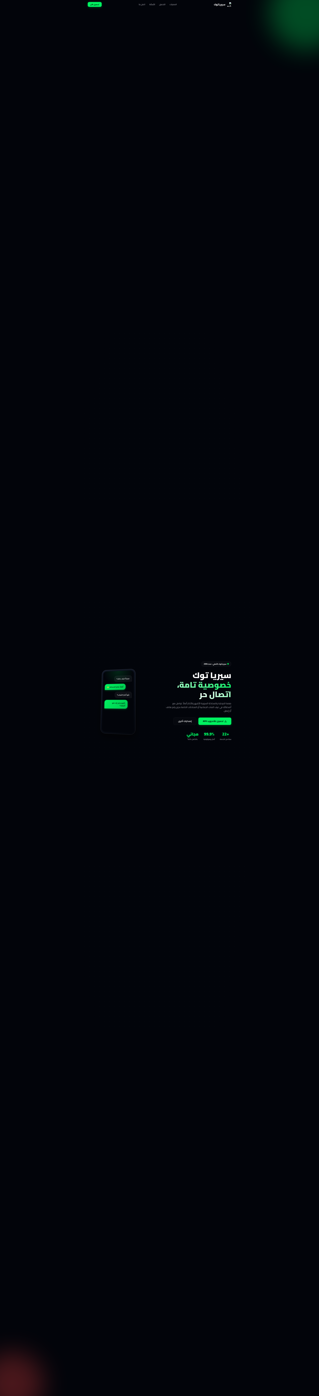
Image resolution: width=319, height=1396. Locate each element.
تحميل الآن (94, 4)
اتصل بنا (142, 4)
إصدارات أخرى (185, 721)
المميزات (173, 4)
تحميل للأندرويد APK (213, 721)
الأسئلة (152, 4)
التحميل (162, 4)
